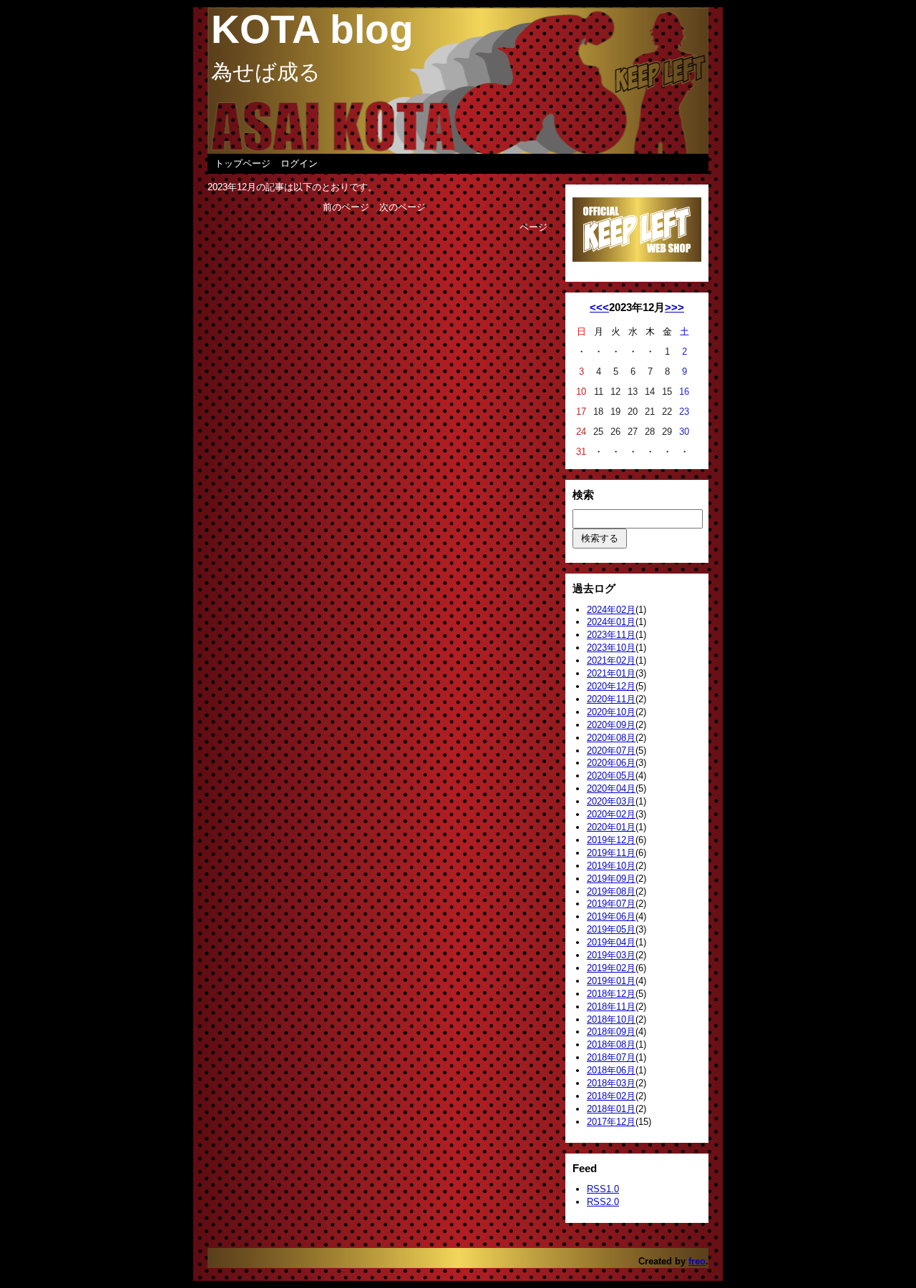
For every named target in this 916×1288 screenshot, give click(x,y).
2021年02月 (611, 660)
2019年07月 (611, 903)
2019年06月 (611, 916)
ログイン (299, 163)
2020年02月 (611, 814)
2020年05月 (611, 775)
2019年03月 (611, 955)
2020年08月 (611, 737)
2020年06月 (611, 762)
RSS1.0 (603, 1189)
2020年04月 (611, 788)
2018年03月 (611, 1083)
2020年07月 (611, 750)
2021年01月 (611, 673)
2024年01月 (611, 621)
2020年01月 (611, 827)
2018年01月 (611, 1108)
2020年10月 (611, 712)
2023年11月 (611, 634)
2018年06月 (611, 1070)
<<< (599, 307)
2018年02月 (611, 1096)
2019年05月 (611, 929)
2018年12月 (611, 993)
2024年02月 (611, 609)
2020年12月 (611, 686)
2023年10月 (611, 647)
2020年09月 (611, 724)
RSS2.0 (603, 1201)
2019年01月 (611, 980)
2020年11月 (611, 699)
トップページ (243, 163)
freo (697, 1261)
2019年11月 (611, 852)
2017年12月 (611, 1121)
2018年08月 (611, 1044)
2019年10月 (611, 865)
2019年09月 (611, 878)
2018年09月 (611, 1031)
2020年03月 (611, 801)
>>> (674, 307)
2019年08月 (611, 891)
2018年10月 (611, 1019)
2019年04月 (611, 942)
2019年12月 (611, 840)
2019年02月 (611, 968)
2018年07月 (611, 1057)
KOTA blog (312, 29)
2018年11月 (611, 1006)
